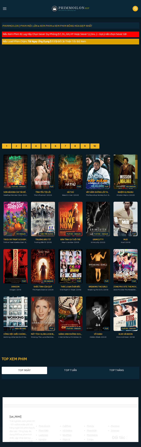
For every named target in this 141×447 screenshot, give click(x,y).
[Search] (135, 9)
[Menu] (5, 8)
